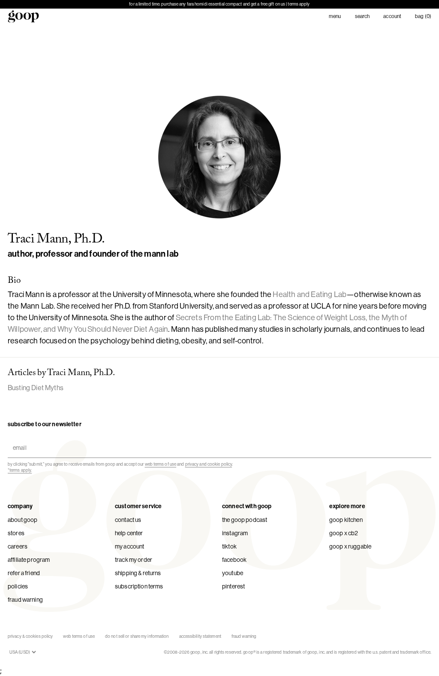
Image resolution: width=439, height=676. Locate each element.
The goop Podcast (244, 519)
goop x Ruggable (350, 546)
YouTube (232, 573)
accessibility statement (200, 636)
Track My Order (133, 559)
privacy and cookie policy (208, 464)
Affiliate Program (29, 559)
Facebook (234, 559)
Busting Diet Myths (35, 388)
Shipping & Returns (138, 573)
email (18, 440)
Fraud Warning (25, 599)
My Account (129, 546)
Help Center (129, 533)
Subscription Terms (139, 586)
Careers (17, 546)
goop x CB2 (343, 533)
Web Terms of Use (79, 636)
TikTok (229, 546)
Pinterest (233, 586)
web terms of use (161, 464)
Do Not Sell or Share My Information (137, 636)
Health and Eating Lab (309, 294)
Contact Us (128, 519)
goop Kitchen (346, 519)
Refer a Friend (24, 573)
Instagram (235, 533)
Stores (16, 533)
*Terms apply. (20, 470)
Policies (18, 586)
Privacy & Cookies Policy (30, 636)
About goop (22, 519)
